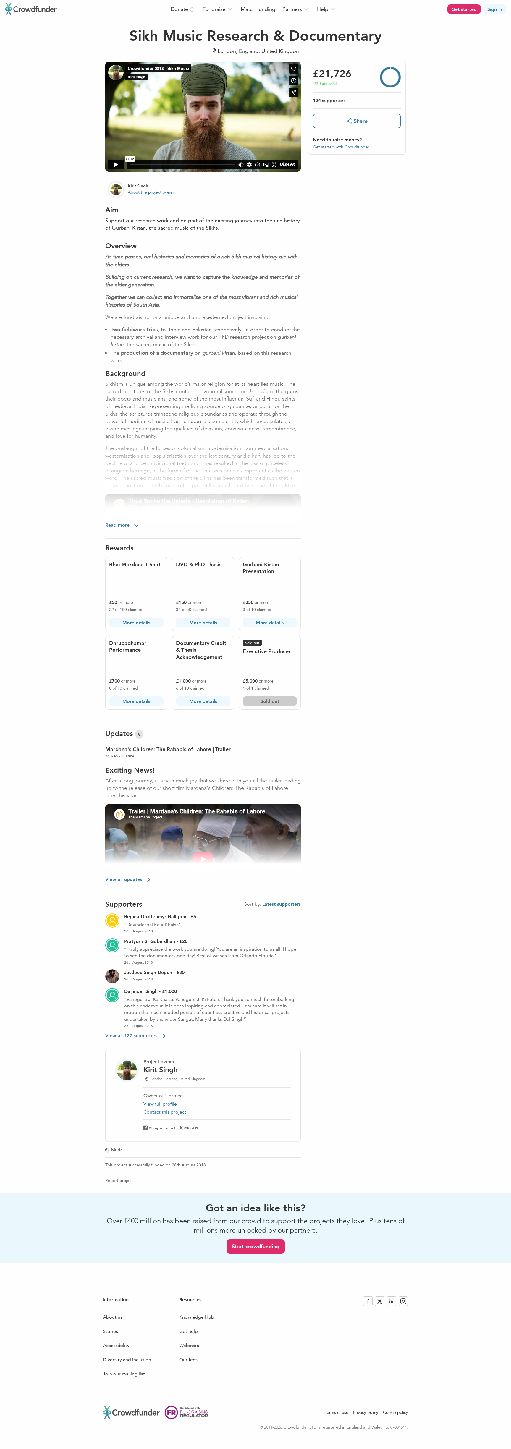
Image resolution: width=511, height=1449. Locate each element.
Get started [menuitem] (464, 9)
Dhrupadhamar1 (162, 1128)
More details (136, 622)
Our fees (188, 1359)
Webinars (189, 1345)
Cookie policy (395, 1412)
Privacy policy (365, 1412)
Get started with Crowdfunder (341, 147)
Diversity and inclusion (127, 1359)
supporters (329, 100)
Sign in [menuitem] (494, 9)
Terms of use (336, 1412)
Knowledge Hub (196, 1317)
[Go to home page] (31, 9)
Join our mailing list (124, 1374)
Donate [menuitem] (180, 9)
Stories (110, 1331)
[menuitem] (218, 9)
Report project (119, 1180)
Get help (188, 1331)
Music (116, 1150)
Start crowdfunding (255, 1246)
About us (112, 1317)
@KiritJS (191, 1128)
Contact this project (164, 1112)
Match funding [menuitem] (258, 9)
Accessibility (116, 1345)
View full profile (160, 1104)
